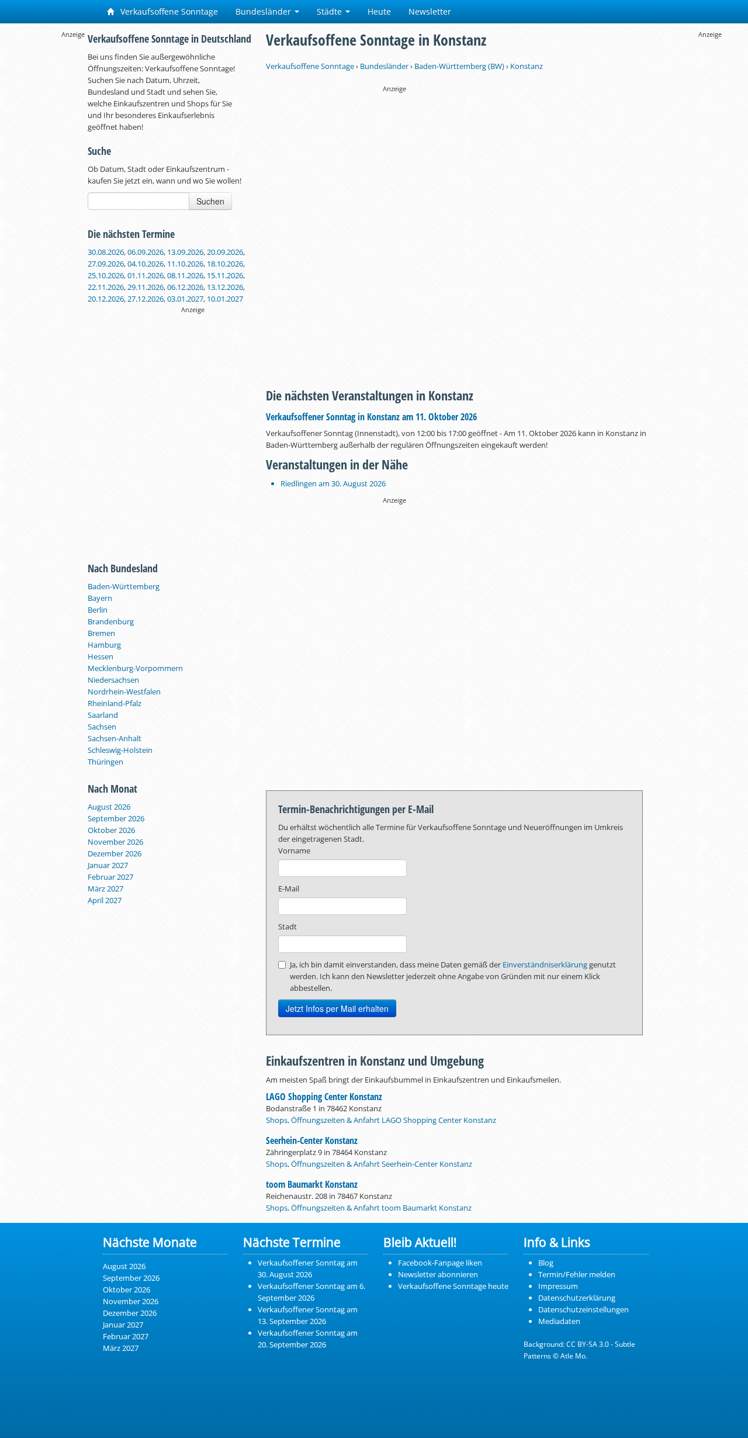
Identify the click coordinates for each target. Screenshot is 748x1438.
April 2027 (105, 900)
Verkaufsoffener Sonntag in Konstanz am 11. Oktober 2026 (371, 416)
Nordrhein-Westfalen (124, 691)
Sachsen (102, 726)
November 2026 (115, 841)
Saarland (103, 715)
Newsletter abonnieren (438, 1274)
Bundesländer (264, 11)
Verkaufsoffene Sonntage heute (453, 1286)
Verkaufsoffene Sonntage (168, 11)
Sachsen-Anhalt (114, 738)
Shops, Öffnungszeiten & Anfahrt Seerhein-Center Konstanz (369, 1164)
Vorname (294, 850)
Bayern (100, 598)
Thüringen (105, 761)
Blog (545, 1262)
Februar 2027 (110, 877)
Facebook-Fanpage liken (440, 1262)
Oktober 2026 (111, 830)
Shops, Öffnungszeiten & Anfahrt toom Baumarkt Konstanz (369, 1207)
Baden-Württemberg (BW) (459, 66)
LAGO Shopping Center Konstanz (324, 1096)
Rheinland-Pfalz (114, 703)
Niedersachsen (113, 680)
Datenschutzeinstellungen (583, 1309)
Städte (330, 11)
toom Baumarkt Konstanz (312, 1184)
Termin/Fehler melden (576, 1274)
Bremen (101, 633)
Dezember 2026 (114, 853)
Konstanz (526, 66)
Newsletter (429, 11)
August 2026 (109, 806)
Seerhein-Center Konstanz (312, 1140)
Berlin (98, 609)
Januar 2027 (108, 865)
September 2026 (116, 818)
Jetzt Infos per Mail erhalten (337, 1008)
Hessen (100, 656)
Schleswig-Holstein (120, 750)
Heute (379, 11)
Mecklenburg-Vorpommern (135, 668)
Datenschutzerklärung (576, 1297)
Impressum (558, 1286)
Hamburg (104, 645)
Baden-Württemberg (124, 586)
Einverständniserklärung (545, 964)
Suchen (210, 201)
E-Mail (288, 888)
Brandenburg (111, 621)
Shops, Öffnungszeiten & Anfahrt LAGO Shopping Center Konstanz (381, 1120)
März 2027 (105, 888)
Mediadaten (559, 1321)
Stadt (287, 926)
